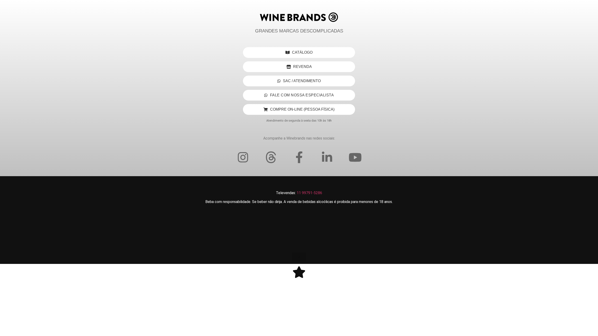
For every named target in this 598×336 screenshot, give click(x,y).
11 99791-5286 (309, 193)
